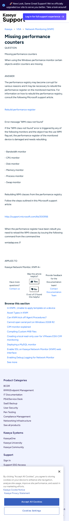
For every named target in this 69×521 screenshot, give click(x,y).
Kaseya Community (14, 447)
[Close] (59, 471)
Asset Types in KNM (17, 312)
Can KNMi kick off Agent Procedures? (27, 317)
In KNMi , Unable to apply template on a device (31, 308)
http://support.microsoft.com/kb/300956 (26, 216)
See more (12, 362)
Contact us (14, 288)
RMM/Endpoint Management (19, 390)
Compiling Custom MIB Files (22, 331)
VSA (18, 29)
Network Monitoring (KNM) (39, 29)
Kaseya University (13, 442)
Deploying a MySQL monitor (21, 344)
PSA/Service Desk (13, 399)
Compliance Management (17, 416)
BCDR (7, 386)
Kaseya (8, 29)
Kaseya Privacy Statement (17, 493)
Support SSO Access (15, 464)
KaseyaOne (10, 438)
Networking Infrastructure (17, 420)
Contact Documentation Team (54, 292)
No (35, 289)
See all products (12, 425)
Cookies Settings (31, 510)
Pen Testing (10, 412)
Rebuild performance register (20, 109)
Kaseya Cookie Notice (14, 490)
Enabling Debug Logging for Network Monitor (30, 357)
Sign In (7, 460)
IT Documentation (13, 394)
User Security (11, 407)
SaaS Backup (10, 403)
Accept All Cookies (31, 501)
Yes (36, 281)
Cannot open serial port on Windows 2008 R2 (31, 322)
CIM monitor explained (19, 326)
